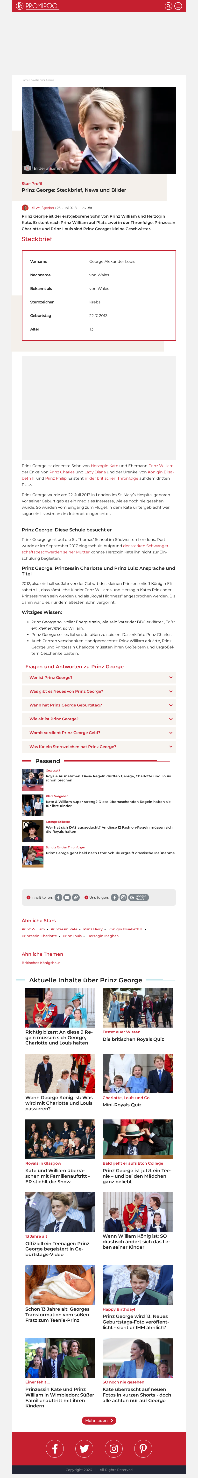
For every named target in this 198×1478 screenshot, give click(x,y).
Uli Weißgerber (42, 208)
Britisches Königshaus (41, 963)
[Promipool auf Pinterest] (143, 1448)
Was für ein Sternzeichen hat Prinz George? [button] (72, 746)
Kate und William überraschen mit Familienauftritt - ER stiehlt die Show (57, 1176)
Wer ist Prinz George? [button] (50, 677)
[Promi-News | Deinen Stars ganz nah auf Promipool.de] (90, 6)
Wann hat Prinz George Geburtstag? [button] (65, 705)
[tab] (99, 678)
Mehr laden (97, 1420)
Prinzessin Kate (64, 929)
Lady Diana (95, 472)
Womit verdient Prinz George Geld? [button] (64, 732)
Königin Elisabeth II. (125, 929)
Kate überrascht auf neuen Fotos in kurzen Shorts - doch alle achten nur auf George (137, 1395)
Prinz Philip (56, 478)
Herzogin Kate (104, 465)
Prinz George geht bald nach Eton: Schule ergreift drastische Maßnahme (110, 853)
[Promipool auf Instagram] (114, 1448)
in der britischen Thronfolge (111, 478)
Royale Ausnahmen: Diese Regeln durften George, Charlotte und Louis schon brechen (108, 778)
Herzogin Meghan (103, 936)
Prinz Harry (93, 929)
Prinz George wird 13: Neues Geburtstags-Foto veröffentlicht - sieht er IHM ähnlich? (136, 1322)
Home (25, 80)
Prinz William (161, 465)
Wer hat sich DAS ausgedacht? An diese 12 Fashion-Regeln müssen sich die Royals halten (109, 829)
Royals (34, 80)
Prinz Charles (62, 472)
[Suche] (168, 6)
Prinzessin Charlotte (39, 936)
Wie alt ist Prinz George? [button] (53, 719)
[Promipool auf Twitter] (84, 1448)
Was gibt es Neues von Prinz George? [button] (66, 691)
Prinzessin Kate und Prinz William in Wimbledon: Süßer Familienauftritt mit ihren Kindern (59, 1398)
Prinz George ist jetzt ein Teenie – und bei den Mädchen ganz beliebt (137, 1176)
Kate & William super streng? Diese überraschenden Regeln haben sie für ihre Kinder (108, 804)
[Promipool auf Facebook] (55, 1448)
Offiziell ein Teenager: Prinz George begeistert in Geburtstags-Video (57, 1249)
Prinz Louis (72, 936)
